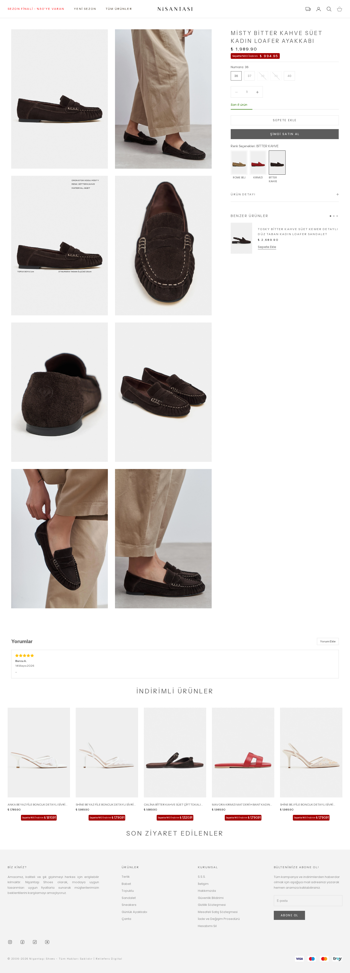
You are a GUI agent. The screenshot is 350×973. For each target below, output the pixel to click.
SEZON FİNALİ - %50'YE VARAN (36, 8)
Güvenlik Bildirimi (211, 898)
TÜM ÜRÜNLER (119, 8)
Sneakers (129, 904)
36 (236, 76)
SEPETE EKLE (285, 120)
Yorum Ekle (328, 641)
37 (249, 76)
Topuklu (128, 890)
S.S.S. (202, 876)
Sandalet (129, 898)
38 (263, 76)
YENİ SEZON (85, 8)
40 (289, 76)
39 (276, 76)
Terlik (126, 876)
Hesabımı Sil (207, 926)
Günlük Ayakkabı (134, 912)
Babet (126, 884)
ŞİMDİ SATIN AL (285, 134)
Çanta (126, 919)
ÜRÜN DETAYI (243, 194)
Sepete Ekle (267, 247)
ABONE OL (289, 915)
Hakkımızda (207, 890)
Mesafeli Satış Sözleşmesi (218, 912)
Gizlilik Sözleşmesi (212, 904)
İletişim (203, 884)
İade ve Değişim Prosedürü (219, 919)
